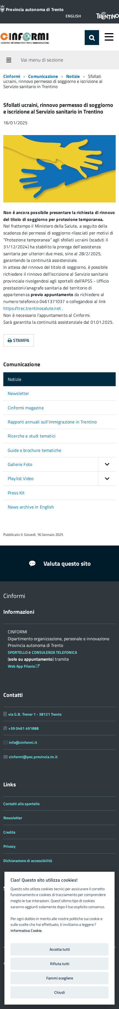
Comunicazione (43, 76)
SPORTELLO (18, 652)
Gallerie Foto (20, 464)
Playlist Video (20, 478)
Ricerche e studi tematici (32, 436)
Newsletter (18, 393)
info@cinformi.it (23, 742)
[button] (73, 16)
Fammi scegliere (59, 978)
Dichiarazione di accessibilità (27, 860)
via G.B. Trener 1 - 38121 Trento (34, 714)
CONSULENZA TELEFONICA (54, 652)
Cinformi (11, 76)
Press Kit (16, 492)
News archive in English (31, 507)
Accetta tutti (60, 949)
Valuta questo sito (66, 563)
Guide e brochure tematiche (34, 450)
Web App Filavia (22, 666)
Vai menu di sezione (42, 59)
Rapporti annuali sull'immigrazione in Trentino (52, 421)
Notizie (73, 76)
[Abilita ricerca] (92, 37)
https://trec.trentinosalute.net (32, 308)
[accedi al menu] (109, 36)
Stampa (20, 340)
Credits (9, 832)
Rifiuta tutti (59, 963)
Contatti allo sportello (21, 804)
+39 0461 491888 (23, 728)
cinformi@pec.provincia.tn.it (33, 757)
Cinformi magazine (26, 407)
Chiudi (59, 992)
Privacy (9, 846)
